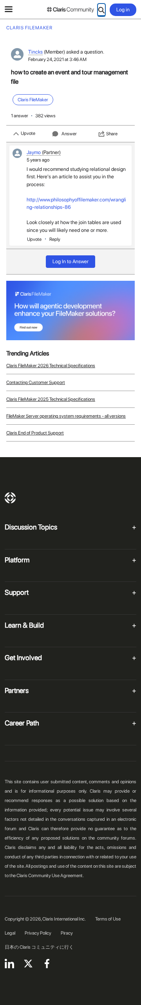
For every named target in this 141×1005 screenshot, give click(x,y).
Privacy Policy (38, 933)
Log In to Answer (70, 261)
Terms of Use (108, 919)
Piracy (67, 933)
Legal (10, 933)
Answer (69, 133)
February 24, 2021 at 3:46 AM (57, 59)
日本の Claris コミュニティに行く (39, 947)
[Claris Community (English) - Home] (70, 10)
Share (112, 133)
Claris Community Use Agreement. (50, 875)
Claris (10, 497)
